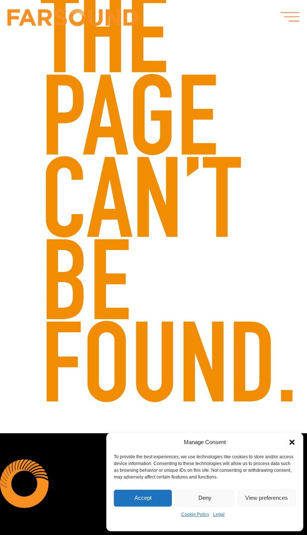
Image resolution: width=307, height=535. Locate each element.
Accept (143, 498)
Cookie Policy (195, 514)
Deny (205, 498)
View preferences (266, 498)
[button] (292, 442)
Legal (219, 514)
